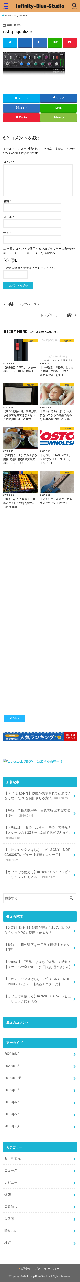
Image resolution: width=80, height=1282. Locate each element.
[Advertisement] (40, 574)
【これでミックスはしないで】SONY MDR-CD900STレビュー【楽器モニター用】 (38, 855)
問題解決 (10, 1206)
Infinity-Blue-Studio (40, 5)
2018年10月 (13, 1078)
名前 (7, 201)
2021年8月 (12, 1054)
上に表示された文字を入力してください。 (30, 268)
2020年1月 (12, 1066)
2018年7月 (12, 1090)
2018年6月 (12, 1102)
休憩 (7, 1194)
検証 (7, 1243)
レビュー (10, 1182)
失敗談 (9, 1219)
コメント (9, 161)
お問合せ (25, 1268)
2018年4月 (12, 1126)
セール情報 (12, 1158)
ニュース (10, 1170)
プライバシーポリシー (47, 1268)
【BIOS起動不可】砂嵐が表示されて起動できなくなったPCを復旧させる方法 (37, 795)
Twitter (15, 718)
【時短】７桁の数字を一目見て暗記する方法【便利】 (37, 812)
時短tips (10, 1230)
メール (8, 217)
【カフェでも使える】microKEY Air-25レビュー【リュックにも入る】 (37, 874)
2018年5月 (12, 1114)
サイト (7, 232)
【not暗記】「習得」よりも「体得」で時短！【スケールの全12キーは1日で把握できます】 (38, 832)
